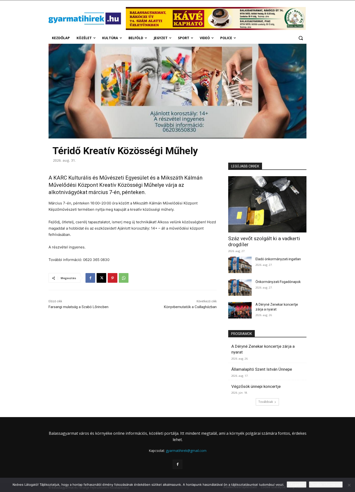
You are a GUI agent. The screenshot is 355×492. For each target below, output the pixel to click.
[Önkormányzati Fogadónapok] (240, 287)
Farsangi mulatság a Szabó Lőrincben (78, 307)
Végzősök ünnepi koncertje (256, 386)
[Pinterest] (112, 278)
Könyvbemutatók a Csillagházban (190, 307)
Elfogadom (297, 484)
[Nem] (349, 485)
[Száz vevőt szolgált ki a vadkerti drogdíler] (267, 204)
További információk (326, 484)
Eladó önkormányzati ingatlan (278, 259)
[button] (300, 38)
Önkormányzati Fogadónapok (278, 282)
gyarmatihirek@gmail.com (186, 450)
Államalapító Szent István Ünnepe (261, 369)
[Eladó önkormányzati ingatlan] (240, 265)
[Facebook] (90, 278)
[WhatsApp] (123, 278)
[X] (101, 278)
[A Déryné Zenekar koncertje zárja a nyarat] (240, 310)
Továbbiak (265, 402)
